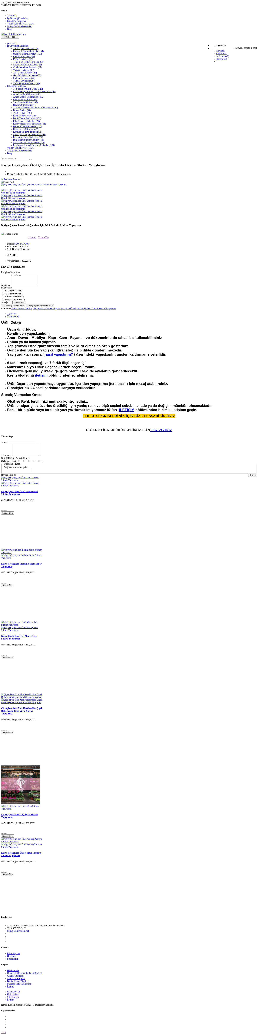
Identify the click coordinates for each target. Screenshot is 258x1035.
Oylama (5, 461)
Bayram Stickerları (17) (24, 105)
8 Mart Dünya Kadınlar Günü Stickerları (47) (34, 91)
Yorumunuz (6, 455)
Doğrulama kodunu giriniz (16, 467)
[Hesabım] (212, 48)
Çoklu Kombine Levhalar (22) (27, 67)
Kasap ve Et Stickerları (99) (26, 129)
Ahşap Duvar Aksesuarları (19, 26)
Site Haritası (13, 997)
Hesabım (11, 956)
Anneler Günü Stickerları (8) (26, 94)
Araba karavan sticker (21, 308)
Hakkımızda (13, 970)
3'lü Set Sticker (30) (22, 113)
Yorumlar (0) (13, 316)
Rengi (4, 272)
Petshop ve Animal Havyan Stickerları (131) (34, 145)
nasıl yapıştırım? (59, 354)
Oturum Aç (221, 53)
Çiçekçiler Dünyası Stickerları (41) (29, 134)
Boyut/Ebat (6, 287)
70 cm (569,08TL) (13, 293)
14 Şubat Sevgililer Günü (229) (28, 88)
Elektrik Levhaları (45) (24, 56)
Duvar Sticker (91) (22, 110)
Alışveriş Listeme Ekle (14, 306)
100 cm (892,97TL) (14, 296)
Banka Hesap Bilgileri (17, 981)
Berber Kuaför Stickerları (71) (27, 126)
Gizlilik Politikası (15, 976)
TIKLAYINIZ (161, 430)
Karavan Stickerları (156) (25, 115)
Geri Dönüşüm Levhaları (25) (27, 75)
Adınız (4, 442)
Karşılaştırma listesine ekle (40, 306)
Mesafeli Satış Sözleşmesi (19, 984)
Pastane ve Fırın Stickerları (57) (28, 137)
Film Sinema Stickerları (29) (26, 121)
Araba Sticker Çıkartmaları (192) (28, 97)
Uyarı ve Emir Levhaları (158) (27, 54)
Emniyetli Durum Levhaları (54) (28, 51)
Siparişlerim (12, 959)
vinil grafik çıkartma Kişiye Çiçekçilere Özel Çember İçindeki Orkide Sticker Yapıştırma (74, 308)
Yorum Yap (43, 237)
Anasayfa (11, 15)
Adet (3, 302)
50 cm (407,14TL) (13, 290)
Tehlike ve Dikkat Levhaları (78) (28, 62)
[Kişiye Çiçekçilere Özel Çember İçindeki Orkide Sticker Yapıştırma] (34, 184)
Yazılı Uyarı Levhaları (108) (26, 83)
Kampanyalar (13, 953)
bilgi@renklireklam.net (18, 931)
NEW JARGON (22, 243)
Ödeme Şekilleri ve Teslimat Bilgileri (24, 973)
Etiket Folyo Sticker (16, 21)
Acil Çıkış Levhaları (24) (25, 72)
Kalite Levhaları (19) (23, 59)
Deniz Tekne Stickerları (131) (27, 118)
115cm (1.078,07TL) (14, 299)
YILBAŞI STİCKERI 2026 (20, 23)
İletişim (10, 986)
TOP (3, 1032)
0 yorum (32, 237)
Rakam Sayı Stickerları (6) (25, 99)
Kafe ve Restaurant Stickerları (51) (29, 123)
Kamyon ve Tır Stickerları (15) (27, 131)
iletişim (41, 375)
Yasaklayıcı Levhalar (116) (25, 48)
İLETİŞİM (126, 410)
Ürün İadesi (12, 994)
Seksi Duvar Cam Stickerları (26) (28, 142)
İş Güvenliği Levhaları (17, 18)
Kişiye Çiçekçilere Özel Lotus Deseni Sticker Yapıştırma (19, 492)
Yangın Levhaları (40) (23, 70)
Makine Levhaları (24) (23, 78)
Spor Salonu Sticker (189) (25, 102)
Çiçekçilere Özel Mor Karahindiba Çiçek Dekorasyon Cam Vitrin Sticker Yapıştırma (22, 711)
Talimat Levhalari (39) (23, 80)
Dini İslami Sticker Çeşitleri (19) (28, 140)
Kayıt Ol (220, 51)
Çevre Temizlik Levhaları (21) (27, 64)
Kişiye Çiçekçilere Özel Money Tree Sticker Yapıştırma (19, 637)
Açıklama (5, 285)
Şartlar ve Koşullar (16, 978)
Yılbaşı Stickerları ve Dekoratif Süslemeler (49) (35, 107)
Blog (9, 29)
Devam (252, 475)
